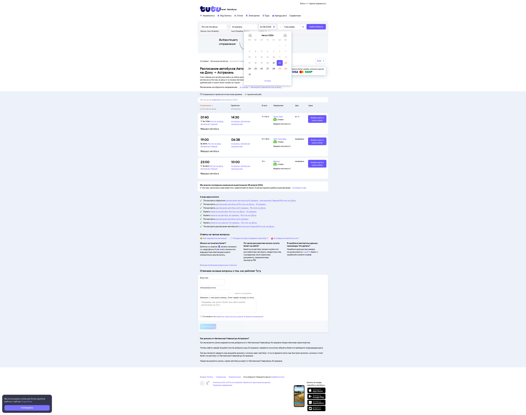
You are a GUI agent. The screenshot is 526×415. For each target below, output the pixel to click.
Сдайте (306, 252)
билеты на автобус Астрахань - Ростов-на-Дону (233, 215)
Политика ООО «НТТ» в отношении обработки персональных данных (241, 382)
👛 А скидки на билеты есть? (285, 238)
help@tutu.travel (277, 377)
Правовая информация (222, 385)
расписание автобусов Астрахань (232, 219)
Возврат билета (206, 377)
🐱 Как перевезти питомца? (213, 238)
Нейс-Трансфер (279, 139)
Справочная (221, 377)
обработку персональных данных (230, 316)
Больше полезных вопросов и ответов (218, 265)
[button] (250, 35)
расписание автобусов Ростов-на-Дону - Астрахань (241, 204)
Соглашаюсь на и (232, 316)
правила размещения (254, 316)
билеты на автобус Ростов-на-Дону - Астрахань (234, 211)
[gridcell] (280, 46)
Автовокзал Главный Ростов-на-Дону (256, 226)
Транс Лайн (278, 116)
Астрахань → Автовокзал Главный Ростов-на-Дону (260, 87)
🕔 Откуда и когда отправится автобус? (249, 238)
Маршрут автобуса (210, 129)
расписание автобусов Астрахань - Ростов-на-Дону (241, 208)
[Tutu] (210, 9)
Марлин (276, 161)
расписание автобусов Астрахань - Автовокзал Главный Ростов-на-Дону (261, 200)
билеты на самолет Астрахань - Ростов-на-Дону (234, 222)
